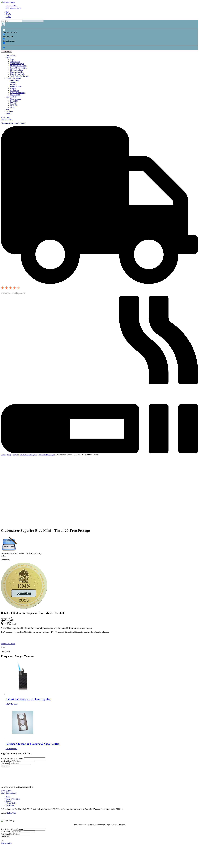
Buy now (14, 704)
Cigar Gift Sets (11, 97)
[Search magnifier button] (3, 24)
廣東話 (8, 14)
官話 (7, 12)
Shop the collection (8, 644)
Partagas (13, 84)
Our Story (9, 111)
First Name (5, 763)
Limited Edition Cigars (18, 68)
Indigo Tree (11, 813)
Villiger (13, 89)
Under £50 (14, 101)
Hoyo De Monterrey (17, 93)
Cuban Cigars (15, 62)
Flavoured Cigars (16, 70)
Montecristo (14, 80)
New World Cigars (17, 64)
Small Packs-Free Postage (19, 76)
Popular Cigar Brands (13, 78)
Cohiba (12, 82)
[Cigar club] (8, 2)
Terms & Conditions (13, 799)
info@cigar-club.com (13, 8)
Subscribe (5, 766)
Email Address (7, 761)
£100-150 (13, 105)
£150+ (12, 107)
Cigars (8, 57)
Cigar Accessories (16, 72)
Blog (7, 109)
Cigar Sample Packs (17, 74)
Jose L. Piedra (15, 95)
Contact (8, 113)
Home (3, 455)
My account (10, 805)
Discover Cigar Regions (28, 455)
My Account (5, 117)
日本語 (8, 17)
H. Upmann (14, 91)
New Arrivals (10, 55)
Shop (9, 455)
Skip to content (6, 843)
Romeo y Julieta (16, 86)
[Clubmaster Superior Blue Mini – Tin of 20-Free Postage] (9, 552)
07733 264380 (11, 6)
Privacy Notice (11, 803)
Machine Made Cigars (18, 66)
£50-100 (13, 103)
